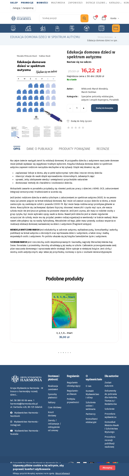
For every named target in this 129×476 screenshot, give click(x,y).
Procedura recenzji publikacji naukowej (110, 442)
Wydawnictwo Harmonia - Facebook (24, 414)
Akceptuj (107, 467)
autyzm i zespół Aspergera (94, 100)
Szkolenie (110, 409)
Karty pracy (72, 28)
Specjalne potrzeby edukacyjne (13, 28)
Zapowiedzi (75, 3)
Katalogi (114, 3)
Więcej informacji (62, 473)
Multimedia (58, 3)
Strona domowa (105, 37)
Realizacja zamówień (53, 388)
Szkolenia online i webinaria (90, 405)
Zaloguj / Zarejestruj (23, 8)
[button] (58, 352)
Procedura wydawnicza (110, 416)
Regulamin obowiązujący (73, 384)
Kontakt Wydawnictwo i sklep (92, 394)
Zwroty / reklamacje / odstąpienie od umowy (54, 425)
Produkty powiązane (74, 149)
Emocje (57, 28)
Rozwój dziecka (43, 28)
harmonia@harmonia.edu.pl (24, 403)
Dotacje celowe (95, 3)
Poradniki (114, 100)
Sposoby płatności (52, 396)
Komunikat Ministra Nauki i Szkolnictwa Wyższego (112, 427)
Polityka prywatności (73, 401)
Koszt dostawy (52, 414)
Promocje (27, 3)
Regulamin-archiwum (73, 392)
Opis (16, 149)
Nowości (42, 3)
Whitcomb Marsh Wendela (94, 88)
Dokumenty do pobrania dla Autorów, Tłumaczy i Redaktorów (111, 397)
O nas (88, 386)
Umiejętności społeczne (86, 28)
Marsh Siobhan (88, 92)
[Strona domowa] (21, 18)
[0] (95, 19)
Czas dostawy (54, 407)
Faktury (51, 402)
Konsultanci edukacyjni (92, 421)
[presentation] (10, 132)
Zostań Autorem (109, 384)
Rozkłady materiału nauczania (101, 28)
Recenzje (103, 149)
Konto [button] (113, 18)
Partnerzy (90, 414)
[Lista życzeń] (64, 328)
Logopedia (28, 28)
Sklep (14, 3)
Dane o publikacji (40, 149)
